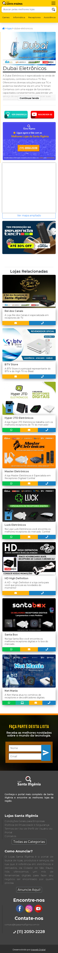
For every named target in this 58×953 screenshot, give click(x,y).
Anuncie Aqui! (29, 890)
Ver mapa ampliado (29, 215)
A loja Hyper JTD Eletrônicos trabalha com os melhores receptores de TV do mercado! (29, 423)
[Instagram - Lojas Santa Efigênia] (29, 911)
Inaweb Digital (38, 949)
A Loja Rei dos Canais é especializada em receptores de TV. (27, 316)
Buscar (53, 10)
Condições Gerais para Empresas (25, 821)
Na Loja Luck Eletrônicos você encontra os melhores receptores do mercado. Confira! (28, 530)
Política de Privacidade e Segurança (27, 824)
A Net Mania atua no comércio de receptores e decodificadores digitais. (25, 696)
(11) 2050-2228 (30, 931)
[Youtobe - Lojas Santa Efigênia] (38, 911)
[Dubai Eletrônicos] (29, 64)
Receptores (34, 17)
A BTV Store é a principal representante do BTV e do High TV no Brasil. (28, 370)
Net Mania (11, 690)
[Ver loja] (22, 702)
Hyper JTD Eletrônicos (19, 417)
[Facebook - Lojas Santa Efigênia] (19, 911)
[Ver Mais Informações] (15, 323)
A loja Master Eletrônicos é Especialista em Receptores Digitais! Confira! (28, 477)
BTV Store (11, 364)
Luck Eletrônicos (15, 524)
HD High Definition (16, 578)
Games (6, 17)
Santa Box (11, 634)
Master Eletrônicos (17, 471)
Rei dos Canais (14, 311)
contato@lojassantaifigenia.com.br (22, 924)
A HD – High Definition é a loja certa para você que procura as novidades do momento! (27, 585)
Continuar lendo (29, 98)
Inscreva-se (46, 752)
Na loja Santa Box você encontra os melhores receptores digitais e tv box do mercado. (26, 641)
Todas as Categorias (29, 842)
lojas (9, 28)
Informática (19, 17)
